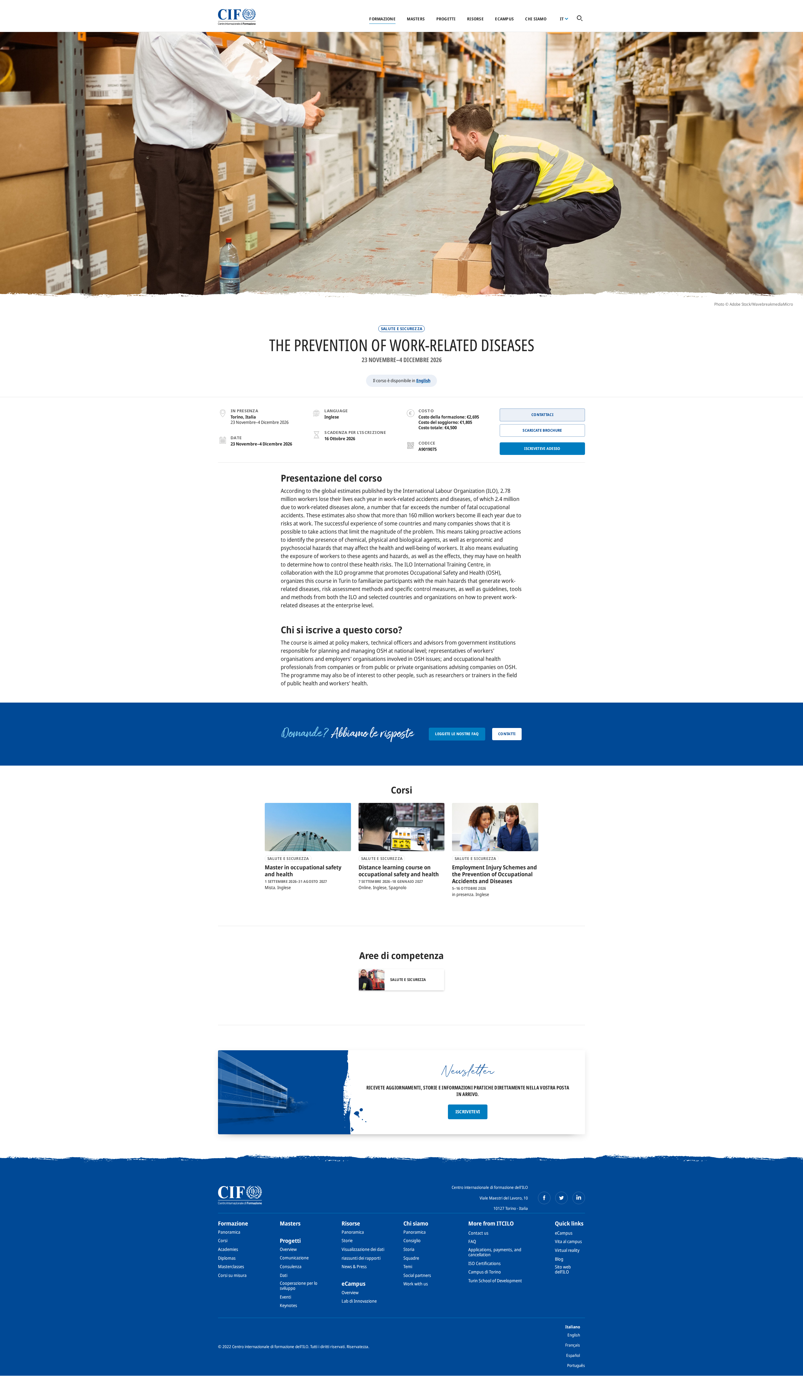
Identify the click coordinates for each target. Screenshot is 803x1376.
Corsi (222, 1240)
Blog (559, 1259)
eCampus (504, 19)
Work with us (415, 1284)
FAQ (472, 1241)
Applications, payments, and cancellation (494, 1252)
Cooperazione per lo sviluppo (298, 1285)
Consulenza (290, 1266)
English (423, 380)
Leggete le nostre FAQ (457, 733)
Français (572, 1345)
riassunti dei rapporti (361, 1258)
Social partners (417, 1275)
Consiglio (412, 1240)
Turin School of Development (495, 1281)
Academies (228, 1249)
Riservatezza (357, 1346)
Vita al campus (568, 1241)
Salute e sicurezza (401, 328)
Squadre (411, 1258)
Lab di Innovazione (359, 1301)
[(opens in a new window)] (544, 1198)
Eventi (285, 1297)
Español (573, 1355)
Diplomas (227, 1258)
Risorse (475, 19)
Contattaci (542, 414)
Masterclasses (231, 1266)
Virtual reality (567, 1250)
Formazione (382, 19)
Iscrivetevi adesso (542, 448)
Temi (407, 1266)
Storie (347, 1240)
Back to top (788, 1367)
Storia (408, 1249)
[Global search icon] (579, 19)
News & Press (354, 1266)
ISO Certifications (484, 1263)
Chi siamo (535, 19)
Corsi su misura (232, 1275)
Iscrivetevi (467, 1112)
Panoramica (229, 1232)
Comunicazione (294, 1258)
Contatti (506, 733)
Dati (283, 1275)
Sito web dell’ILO (563, 1269)
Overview (288, 1249)
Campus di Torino (484, 1272)
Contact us (478, 1233)
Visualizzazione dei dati (363, 1249)
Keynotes (288, 1305)
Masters (416, 19)
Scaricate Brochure (542, 430)
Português (576, 1365)
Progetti (446, 19)
